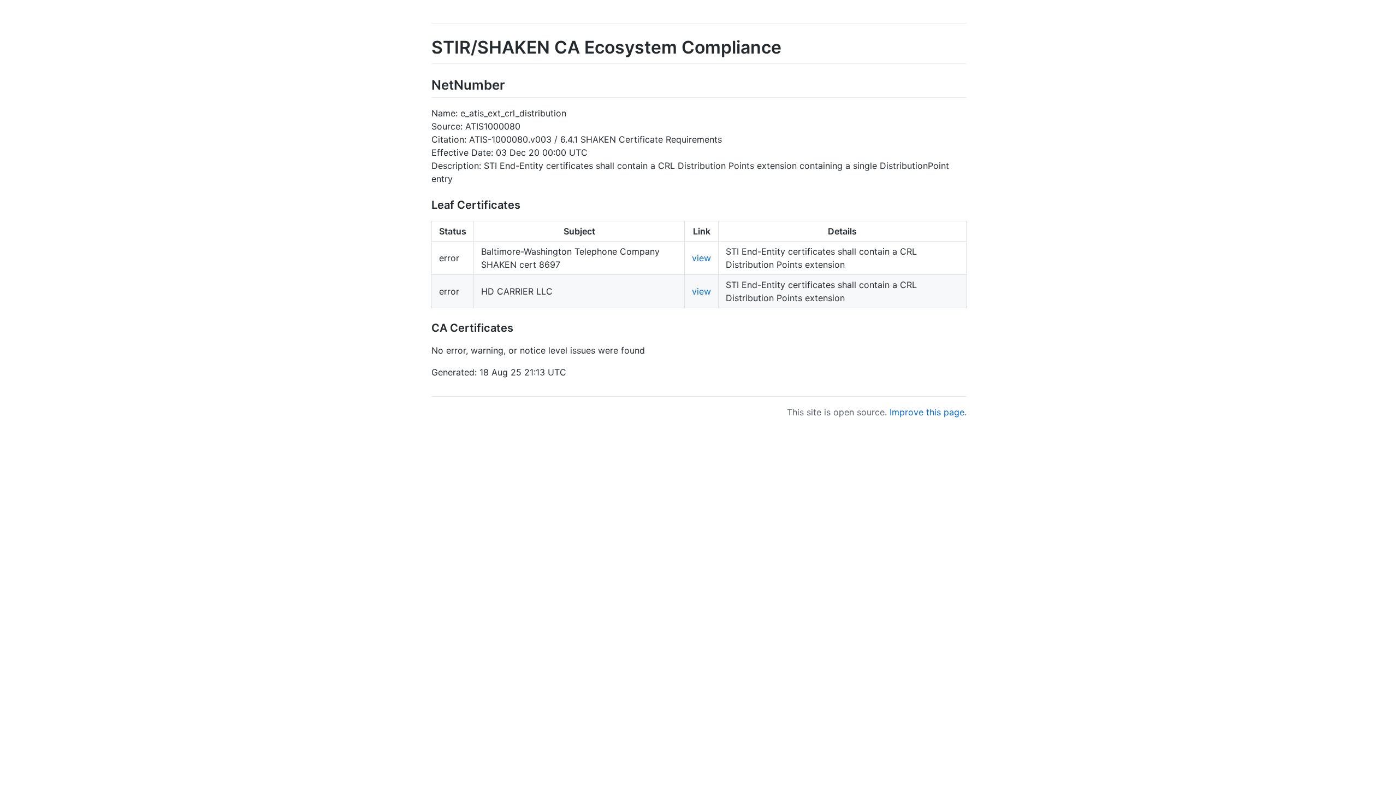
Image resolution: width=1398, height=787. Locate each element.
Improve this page (927, 412)
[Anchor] (511, 84)
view (701, 257)
